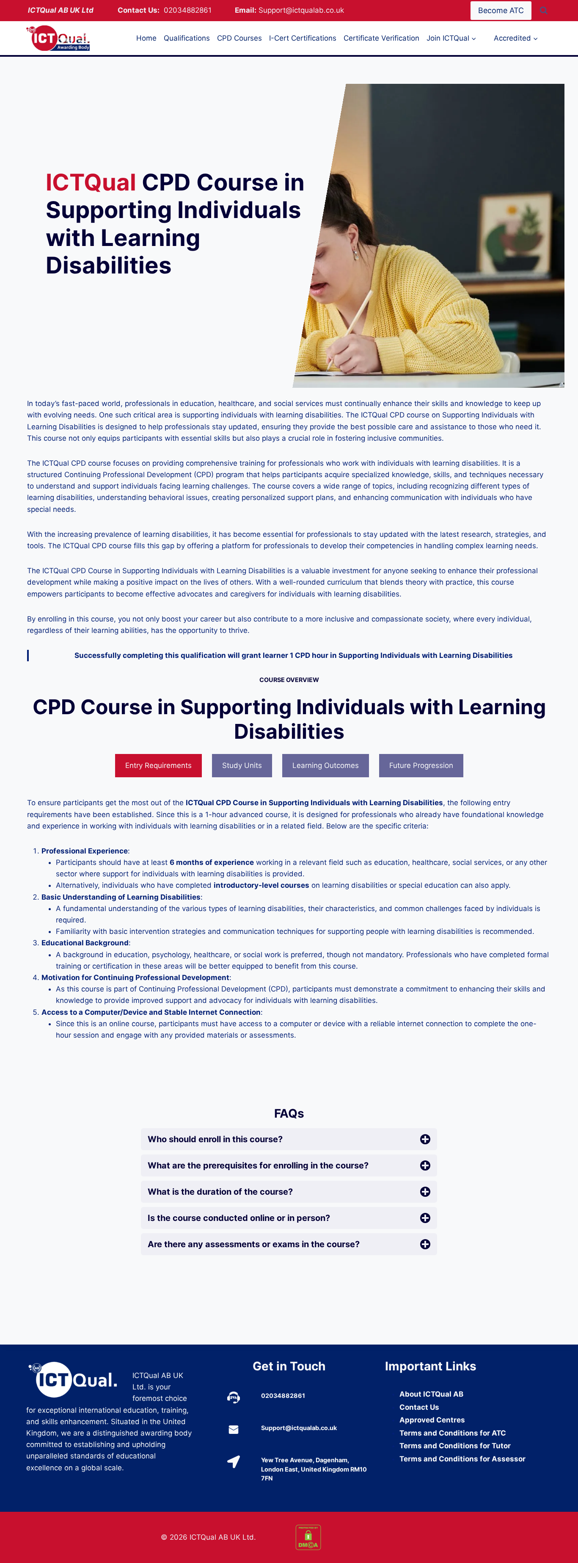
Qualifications (187, 38)
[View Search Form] (544, 11)
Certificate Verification (381, 38)
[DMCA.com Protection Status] (356, 1537)
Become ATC (501, 10)
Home (146, 38)
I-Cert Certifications (302, 38)
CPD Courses (239, 38)
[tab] (158, 766)
